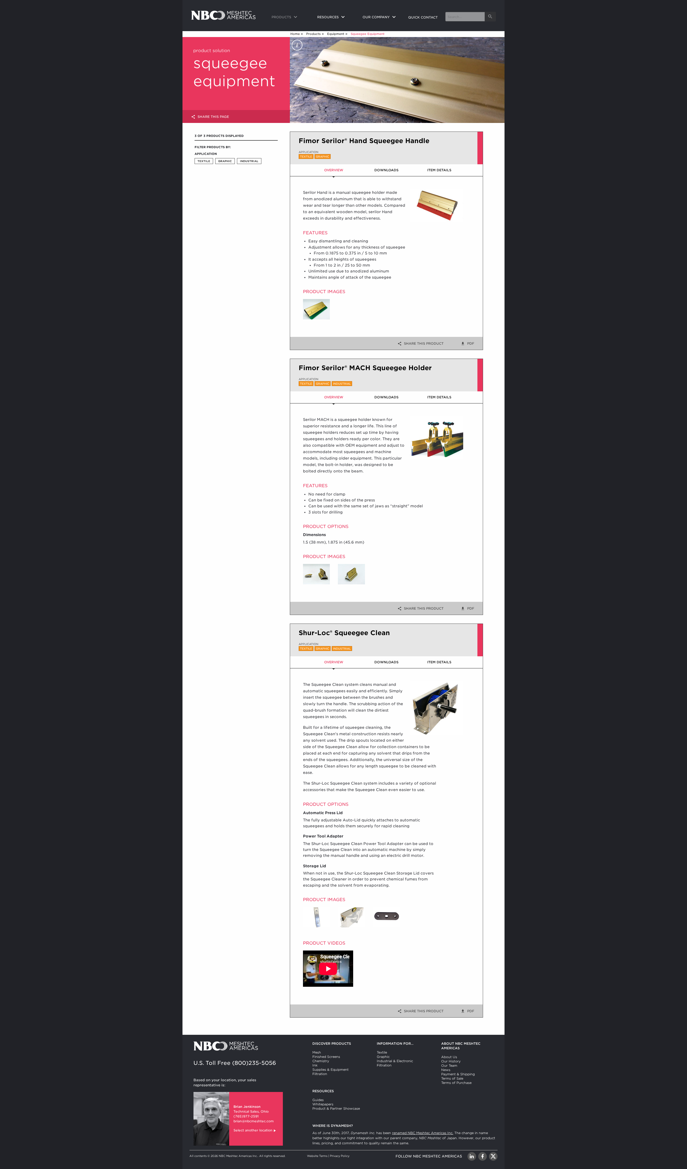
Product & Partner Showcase (336, 1108)
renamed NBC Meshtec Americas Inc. (422, 1133)
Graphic (383, 1057)
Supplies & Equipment (330, 1070)
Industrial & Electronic (395, 1061)
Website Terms (317, 1155)
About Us (449, 1057)
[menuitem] (290, 17)
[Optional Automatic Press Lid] (316, 917)
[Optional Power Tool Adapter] (386, 917)
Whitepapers (322, 1104)
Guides (318, 1100)
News (445, 1070)
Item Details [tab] (439, 170)
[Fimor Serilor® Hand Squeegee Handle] (316, 308)
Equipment (335, 34)
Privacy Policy (339, 1155)
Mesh (316, 1052)
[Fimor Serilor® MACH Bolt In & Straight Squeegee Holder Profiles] (316, 573)
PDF (470, 343)
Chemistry (320, 1061)
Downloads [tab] (386, 170)
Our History (451, 1061)
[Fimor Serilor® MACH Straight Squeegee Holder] (351, 573)
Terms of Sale (452, 1078)
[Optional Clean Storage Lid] (351, 917)
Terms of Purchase (456, 1083)
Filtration (319, 1074)
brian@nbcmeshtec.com (253, 1121)
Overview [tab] (333, 170)
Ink (314, 1065)
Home (295, 34)
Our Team (449, 1066)
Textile (382, 1052)
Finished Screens (326, 1057)
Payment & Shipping (458, 1074)
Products (313, 34)
